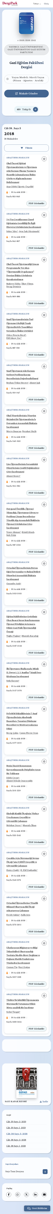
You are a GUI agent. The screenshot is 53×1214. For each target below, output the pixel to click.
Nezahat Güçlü (29, 431)
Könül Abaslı (28, 532)
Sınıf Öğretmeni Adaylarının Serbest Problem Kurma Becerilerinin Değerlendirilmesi (22, 374)
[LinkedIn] (35, 1194)
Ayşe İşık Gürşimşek (29, 231)
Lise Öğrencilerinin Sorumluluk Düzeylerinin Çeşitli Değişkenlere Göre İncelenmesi (22, 468)
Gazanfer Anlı (13, 583)
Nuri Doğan (24, 967)
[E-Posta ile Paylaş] (44, 1194)
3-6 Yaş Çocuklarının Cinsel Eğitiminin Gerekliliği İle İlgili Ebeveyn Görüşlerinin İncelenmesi (23, 223)
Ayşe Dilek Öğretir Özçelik (19, 186)
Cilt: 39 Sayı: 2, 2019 (16, 1121)
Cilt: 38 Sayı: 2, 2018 (16, 1140)
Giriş (46, 4)
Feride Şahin (12, 915)
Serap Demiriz (13, 286)
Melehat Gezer (13, 825)
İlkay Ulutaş (27, 284)
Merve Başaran (13, 431)
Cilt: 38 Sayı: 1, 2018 (16, 1146)
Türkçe (36, 4)
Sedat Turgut (12, 1012)
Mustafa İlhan (29, 825)
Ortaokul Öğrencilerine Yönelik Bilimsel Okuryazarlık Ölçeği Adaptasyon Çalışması (22, 907)
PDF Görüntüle (36, 203)
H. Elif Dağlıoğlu (28, 870)
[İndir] (45, 1171)
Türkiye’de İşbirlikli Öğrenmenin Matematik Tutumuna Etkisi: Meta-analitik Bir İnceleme (22, 1004)
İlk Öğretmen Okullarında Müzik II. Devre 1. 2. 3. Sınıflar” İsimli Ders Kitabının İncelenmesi (23, 672)
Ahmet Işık (34, 383)
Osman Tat (11, 967)
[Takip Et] (35, 109)
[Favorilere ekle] (44, 158)
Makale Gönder (28, 93)
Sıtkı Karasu (12, 681)
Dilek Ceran (12, 778)
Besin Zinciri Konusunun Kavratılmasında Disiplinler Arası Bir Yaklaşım (23, 769)
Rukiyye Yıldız (13, 284)
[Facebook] (8, 1194)
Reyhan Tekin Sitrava (17, 383)
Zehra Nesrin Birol (15, 335)
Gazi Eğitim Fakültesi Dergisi (27, 64)
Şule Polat (11, 535)
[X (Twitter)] (26, 1194)
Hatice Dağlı (12, 870)
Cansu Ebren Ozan (28, 733)
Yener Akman (13, 532)
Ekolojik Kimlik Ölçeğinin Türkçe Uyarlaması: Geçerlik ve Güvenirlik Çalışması (22, 817)
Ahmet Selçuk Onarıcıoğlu (19, 781)
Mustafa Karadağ (30, 636)
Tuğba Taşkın (13, 636)
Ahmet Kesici (12, 476)
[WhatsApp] (17, 1194)
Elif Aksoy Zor (13, 338)
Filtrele (28, 148)
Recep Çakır (12, 733)
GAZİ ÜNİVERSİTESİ (31, 47)
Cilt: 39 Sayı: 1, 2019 (16, 1128)
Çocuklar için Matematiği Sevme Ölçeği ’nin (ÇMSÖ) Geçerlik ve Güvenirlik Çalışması (22, 862)
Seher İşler (11, 231)
